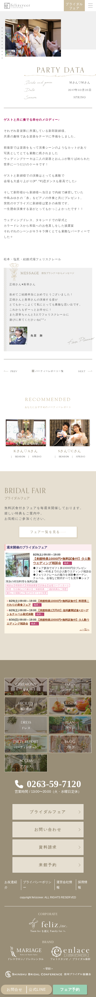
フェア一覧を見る (45, 532)
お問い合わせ (48, 829)
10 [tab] (3, 58)
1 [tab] (3, 28)
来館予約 (48, 865)
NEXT (82, 371)
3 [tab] (3, 35)
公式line (37, 989)
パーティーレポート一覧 (49, 371)
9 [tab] (3, 55)
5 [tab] (3, 41)
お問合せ (14, 989)
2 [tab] (3, 31)
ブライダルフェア (74, 6)
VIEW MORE (35, 444)
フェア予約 (70, 989)
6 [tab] (3, 45)
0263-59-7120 (54, 784)
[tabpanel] (34, 38)
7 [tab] (3, 48)
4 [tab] (3, 38)
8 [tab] (3, 51)
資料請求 (48, 847)
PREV (13, 371)
